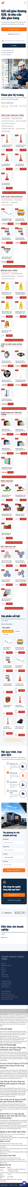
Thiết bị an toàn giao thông (12, 115)
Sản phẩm (6, 628)
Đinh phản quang (18, 199)
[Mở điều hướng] (25, 2)
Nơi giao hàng (6, 846)
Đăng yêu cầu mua (13, 34)
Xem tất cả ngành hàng (7, 102)
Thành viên (3, 971)
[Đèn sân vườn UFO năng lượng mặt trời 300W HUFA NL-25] (7, 354)
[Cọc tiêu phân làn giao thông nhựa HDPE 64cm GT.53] (7, 177)
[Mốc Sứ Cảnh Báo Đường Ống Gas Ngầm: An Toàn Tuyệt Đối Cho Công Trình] (7, 573)
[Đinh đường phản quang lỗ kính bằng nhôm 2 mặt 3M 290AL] (20, 212)
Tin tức (2, 967)
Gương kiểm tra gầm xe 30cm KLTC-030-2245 (7, 648)
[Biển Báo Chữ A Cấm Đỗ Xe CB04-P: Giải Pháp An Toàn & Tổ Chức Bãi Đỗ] (20, 305)
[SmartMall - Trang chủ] (3, 2)
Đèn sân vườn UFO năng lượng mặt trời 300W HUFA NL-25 (7, 362)
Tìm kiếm (14, 45)
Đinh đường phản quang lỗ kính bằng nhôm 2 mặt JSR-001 (20, 239)
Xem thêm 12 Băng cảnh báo (13, 542)
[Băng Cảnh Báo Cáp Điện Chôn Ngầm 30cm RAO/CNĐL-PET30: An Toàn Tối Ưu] (7, 527)
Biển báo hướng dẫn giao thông (8, 276)
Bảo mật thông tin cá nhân (7, 999)
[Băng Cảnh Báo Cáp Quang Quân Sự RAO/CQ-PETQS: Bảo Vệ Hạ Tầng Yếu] (7, 489)
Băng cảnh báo (7, 481)
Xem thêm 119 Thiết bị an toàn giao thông (13, 192)
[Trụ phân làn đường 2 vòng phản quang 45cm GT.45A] (20, 139)
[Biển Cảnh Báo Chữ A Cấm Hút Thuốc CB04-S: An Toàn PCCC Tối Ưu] (7, 305)
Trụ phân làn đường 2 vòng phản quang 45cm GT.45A (20, 146)
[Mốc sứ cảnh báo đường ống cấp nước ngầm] (20, 554)
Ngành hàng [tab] (4, 106)
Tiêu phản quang (14, 202)
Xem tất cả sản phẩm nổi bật (13, 740)
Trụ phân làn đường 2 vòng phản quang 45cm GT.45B (7, 146)
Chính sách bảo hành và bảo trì (8, 995)
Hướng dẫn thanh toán (6, 983)
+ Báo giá (9, 652)
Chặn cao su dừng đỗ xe (21, 121)
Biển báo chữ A (20, 276)
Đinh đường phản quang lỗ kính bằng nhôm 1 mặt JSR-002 (7, 239)
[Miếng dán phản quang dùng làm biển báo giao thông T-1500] (7, 423)
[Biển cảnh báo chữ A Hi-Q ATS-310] (7, 324)
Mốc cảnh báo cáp (8, 547)
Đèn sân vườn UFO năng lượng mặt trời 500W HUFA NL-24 (20, 362)
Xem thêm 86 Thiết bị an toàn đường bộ (13, 266)
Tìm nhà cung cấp (13, 29)
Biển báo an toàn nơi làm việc (8, 278)
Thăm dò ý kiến (4, 974)
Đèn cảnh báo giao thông (7, 199)
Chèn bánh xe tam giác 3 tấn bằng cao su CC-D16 (19, 727)
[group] (7, 912)
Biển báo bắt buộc (5, 273)
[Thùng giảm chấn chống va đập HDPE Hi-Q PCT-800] (8, 699)
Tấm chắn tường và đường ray (8, 123)
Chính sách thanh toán (6, 993)
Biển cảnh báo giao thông (16, 273)
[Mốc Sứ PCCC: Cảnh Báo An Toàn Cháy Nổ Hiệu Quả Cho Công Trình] (7, 554)
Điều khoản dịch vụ (5, 986)
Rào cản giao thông (6, 131)
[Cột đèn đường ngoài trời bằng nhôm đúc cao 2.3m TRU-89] (20, 374)
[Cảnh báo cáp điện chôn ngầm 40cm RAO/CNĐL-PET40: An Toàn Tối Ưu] (20, 508)
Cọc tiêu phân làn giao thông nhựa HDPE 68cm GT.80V (6, 165)
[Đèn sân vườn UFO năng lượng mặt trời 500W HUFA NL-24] (20, 354)
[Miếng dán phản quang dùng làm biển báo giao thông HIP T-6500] (7, 442)
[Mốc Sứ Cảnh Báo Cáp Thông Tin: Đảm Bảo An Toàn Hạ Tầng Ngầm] (20, 573)
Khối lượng (5, 861)
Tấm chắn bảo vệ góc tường (8, 121)
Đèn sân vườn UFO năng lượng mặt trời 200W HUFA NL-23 (7, 381)
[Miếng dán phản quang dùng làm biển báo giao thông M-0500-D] (20, 423)
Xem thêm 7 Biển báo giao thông (13, 340)
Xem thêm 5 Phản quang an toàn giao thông (13, 476)
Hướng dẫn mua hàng (6, 981)
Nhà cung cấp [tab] (14, 106)
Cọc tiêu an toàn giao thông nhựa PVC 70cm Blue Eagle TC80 (19, 684)
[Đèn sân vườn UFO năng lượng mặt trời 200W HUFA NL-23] (7, 374)
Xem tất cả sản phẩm (6, 624)
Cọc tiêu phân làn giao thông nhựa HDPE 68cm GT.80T (20, 165)
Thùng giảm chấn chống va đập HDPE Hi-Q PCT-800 (7, 706)
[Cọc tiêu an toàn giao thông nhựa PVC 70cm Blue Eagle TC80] (20, 678)
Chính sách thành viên (6, 991)
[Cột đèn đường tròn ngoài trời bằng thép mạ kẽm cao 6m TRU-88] (7, 393)
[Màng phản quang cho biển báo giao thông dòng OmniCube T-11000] (7, 461)
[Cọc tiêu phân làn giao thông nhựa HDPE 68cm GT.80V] (7, 158)
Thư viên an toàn (5, 976)
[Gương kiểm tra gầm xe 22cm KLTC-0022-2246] (7, 212)
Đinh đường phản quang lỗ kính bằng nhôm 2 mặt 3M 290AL (20, 220)
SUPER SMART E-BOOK (6, 965)
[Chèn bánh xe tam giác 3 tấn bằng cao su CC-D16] (20, 721)
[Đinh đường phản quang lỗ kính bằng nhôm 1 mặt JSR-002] (7, 231)
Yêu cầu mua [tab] (23, 106)
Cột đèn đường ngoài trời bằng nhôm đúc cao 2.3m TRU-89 (20, 381)
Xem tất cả (4, 937)
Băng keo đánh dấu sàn (17, 118)
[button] (25, 912)
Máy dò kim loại (5, 202)
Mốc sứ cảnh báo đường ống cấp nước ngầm (20, 562)
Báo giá (10, 149)
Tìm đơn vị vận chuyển (13, 870)
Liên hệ (2, 973)
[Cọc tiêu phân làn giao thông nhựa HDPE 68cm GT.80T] (20, 158)
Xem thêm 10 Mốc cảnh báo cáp (13, 608)
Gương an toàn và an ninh (7, 205)
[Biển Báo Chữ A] (7, 286)
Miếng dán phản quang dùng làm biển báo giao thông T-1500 (7, 431)
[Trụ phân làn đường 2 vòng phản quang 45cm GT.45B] (7, 139)
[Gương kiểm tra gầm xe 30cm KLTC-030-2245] (8, 642)
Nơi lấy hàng (5, 839)
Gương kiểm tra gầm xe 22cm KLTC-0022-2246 (7, 220)
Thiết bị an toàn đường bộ (12, 197)
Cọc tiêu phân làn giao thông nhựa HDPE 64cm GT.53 (6, 185)
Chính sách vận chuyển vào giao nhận (9, 997)
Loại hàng (5, 854)
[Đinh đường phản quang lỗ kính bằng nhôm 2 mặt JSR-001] (20, 231)
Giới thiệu (3, 969)
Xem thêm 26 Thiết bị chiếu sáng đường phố (13, 408)
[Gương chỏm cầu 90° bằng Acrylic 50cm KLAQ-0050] (7, 250)
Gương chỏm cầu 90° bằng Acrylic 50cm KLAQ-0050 (7, 258)
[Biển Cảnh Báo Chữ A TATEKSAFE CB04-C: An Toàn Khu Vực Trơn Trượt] (20, 286)
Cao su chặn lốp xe (6, 118)
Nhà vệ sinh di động (20, 128)
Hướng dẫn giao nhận (6, 985)
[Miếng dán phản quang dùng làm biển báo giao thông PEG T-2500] (20, 442)
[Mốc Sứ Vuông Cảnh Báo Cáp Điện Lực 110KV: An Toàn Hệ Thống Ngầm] (7, 592)
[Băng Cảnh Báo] (20, 489)
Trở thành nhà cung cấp (14, 900)
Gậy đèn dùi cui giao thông (7, 126)
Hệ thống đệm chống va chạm (8, 128)
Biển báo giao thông (9, 270)
